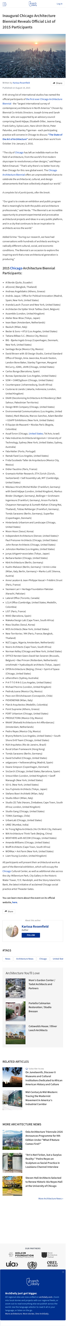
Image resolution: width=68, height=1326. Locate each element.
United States (36, 433)
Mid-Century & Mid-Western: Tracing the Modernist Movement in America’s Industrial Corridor (41, 1098)
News (7, 958)
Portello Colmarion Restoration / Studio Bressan (40, 1007)
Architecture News (24, 958)
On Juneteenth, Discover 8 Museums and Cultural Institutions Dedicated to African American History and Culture (43, 1078)
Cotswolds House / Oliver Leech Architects (43, 1028)
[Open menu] (4, 4)
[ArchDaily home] (33, 3)
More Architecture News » (50, 1198)
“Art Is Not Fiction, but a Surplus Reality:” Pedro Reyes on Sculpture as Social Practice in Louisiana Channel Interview (43, 1161)
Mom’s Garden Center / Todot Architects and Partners (42, 984)
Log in (59, 4)
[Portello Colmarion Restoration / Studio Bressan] (15, 1011)
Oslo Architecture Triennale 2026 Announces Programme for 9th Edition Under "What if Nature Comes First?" (44, 1138)
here (14, 902)
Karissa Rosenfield (35, 926)
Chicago (19, 152)
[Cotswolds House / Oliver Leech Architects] (15, 1034)
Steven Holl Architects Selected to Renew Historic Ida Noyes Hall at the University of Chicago (43, 1182)
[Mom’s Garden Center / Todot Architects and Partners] (15, 988)
